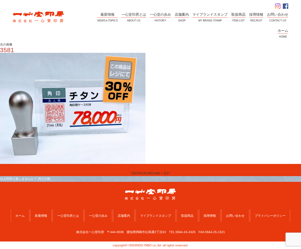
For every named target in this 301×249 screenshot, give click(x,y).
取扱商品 (187, 215)
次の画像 (6, 44)
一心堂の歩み (98, 215)
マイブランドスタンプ (155, 215)
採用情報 (210, 215)
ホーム (20, 215)
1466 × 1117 (161, 173)
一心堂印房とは (68, 215)
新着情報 (41, 215)
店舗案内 (124, 215)
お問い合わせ (235, 215)
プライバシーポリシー (270, 215)
